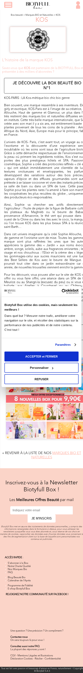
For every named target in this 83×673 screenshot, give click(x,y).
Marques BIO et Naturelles (39, 15)
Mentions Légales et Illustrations (35, 655)
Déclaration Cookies (21, 658)
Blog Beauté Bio (16, 577)
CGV (13, 655)
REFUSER (41, 379)
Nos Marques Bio (17, 569)
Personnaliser (39, 367)
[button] (8, 5)
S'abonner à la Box (18, 563)
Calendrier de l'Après (19, 580)
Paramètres (63, 344)
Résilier (39, 658)
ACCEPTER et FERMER (41, 356)
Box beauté (17, 15)
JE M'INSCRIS (41, 518)
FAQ (10, 572)
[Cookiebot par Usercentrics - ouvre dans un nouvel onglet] (62, 291)
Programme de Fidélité (20, 585)
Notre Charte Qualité (19, 566)
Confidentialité (53, 658)
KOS (58, 15)
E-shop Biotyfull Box (19, 588)
